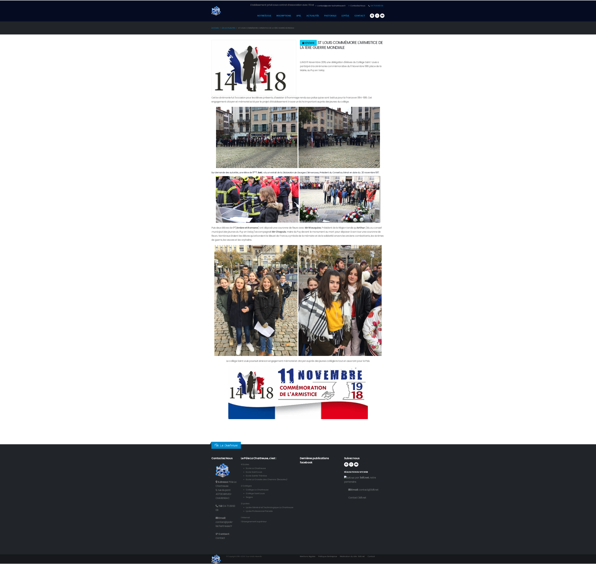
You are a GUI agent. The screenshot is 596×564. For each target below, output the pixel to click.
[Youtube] (382, 16)
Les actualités (228, 28)
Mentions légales (307, 556)
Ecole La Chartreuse (256, 468)
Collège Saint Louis (255, 493)
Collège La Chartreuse (257, 489)
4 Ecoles (245, 464)
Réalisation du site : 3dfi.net (352, 556)
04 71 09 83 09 (376, 5)
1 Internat (245, 517)
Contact (359, 15)
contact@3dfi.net (368, 489)
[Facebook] (372, 16)
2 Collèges (246, 485)
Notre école (264, 15)
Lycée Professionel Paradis (259, 511)
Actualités (312, 15)
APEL (298, 15)
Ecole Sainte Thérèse (256, 475)
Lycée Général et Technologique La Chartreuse (269, 507)
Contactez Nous (357, 5)
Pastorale (330, 15)
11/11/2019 (309, 43)
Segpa (249, 497)
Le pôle (345, 15)
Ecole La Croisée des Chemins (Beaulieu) (266, 479)
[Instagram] (377, 16)
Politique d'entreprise (327, 556)
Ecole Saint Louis (254, 472)
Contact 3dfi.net (357, 497)
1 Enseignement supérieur (254, 521)
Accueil (215, 28)
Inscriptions (283, 15)
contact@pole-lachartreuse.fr (331, 5)
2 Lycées (245, 503)
